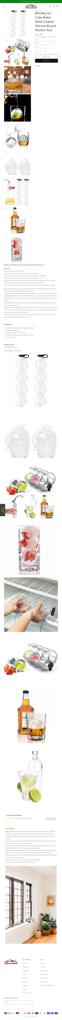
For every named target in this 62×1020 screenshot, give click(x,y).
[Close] (52, 496)
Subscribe (31, 516)
